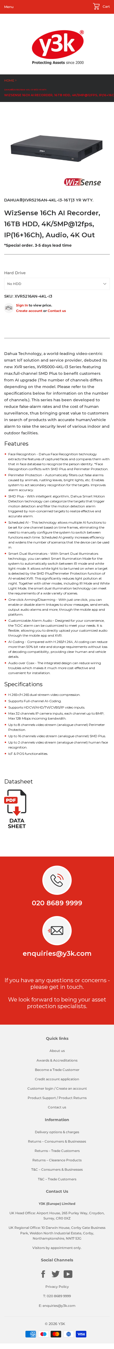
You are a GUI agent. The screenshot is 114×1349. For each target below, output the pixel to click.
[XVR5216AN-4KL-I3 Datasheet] (15, 827)
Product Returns (73, 1098)
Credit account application (57, 1079)
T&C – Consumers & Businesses (57, 1169)
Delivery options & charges (57, 1132)
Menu (9, 7)
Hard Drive (15, 272)
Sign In (22, 305)
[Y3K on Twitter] (55, 1277)
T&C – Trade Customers (57, 1179)
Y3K (61, 1323)
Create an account (71, 1088)
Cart (106, 6)
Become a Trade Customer (57, 1070)
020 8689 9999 (57, 903)
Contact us (57, 311)
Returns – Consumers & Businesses (57, 1141)
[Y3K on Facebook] (43, 1277)
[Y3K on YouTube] (68, 1277)
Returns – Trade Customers (57, 1151)
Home (9, 80)
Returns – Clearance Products (57, 1160)
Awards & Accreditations (57, 1060)
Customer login (40, 1088)
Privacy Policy (57, 1287)
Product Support (42, 1098)
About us (57, 1051)
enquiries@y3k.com (57, 953)
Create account (29, 311)
